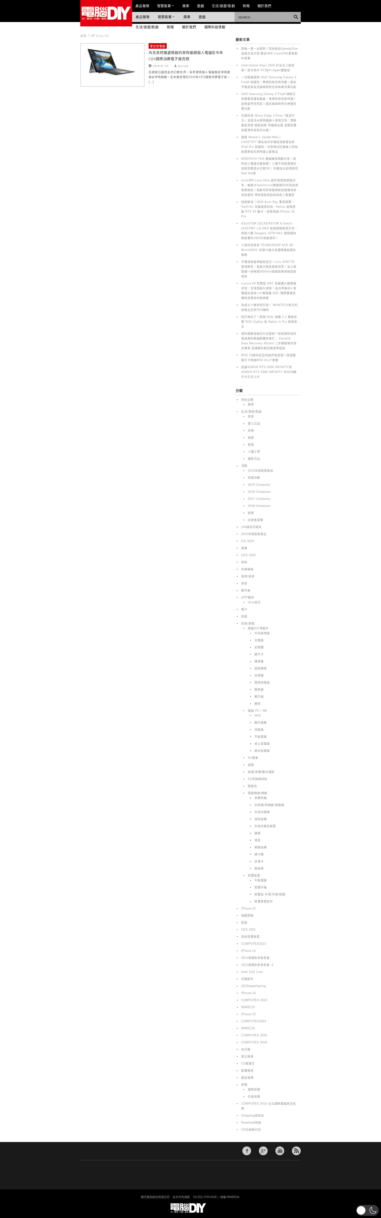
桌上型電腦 (262, 743)
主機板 (259, 640)
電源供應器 (262, 682)
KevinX (183, 65)
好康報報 (247, 569)
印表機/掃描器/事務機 (269, 805)
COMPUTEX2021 (253, 943)
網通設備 (260, 847)
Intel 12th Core (252, 972)
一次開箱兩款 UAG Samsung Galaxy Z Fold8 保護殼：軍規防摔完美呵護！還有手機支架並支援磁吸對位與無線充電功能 (269, 82)
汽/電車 (253, 757)
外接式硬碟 (262, 812)
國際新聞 (254, 1089)
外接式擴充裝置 (265, 826)
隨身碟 (259, 868)
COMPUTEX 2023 (254, 1000)
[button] (367, 1210)
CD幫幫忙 (248, 1063)
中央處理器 (262, 633)
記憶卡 (259, 861)
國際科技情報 (214, 27)
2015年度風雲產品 (254, 534)
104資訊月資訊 (251, 527)
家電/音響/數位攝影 (261, 772)
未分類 (245, 1049)
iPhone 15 (248, 1014)
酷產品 (252, 786)
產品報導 (142, 6)
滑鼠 (257, 840)
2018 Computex (259, 505)
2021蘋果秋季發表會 (255, 957)
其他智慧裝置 (250, 936)
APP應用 (247, 597)
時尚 (244, 562)
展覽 (251, 513)
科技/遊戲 (248, 623)
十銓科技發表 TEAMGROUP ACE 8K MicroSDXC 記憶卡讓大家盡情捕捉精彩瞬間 (268, 249)
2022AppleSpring (253, 986)
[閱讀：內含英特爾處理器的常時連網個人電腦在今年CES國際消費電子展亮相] (112, 64)
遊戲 (200, 6)
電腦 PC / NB (257, 710)
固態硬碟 (260, 668)
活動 (244, 465)
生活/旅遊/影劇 (223, 6)
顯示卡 (259, 654)
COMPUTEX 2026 (254, 1042)
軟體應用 (247, 1070)
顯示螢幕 (260, 722)
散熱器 (259, 689)
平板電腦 (260, 736)
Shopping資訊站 (252, 1115)
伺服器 (259, 729)
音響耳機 (260, 798)
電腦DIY (106, 13)
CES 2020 (248, 555)
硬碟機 (259, 661)
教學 (251, 404)
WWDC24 (248, 1028)
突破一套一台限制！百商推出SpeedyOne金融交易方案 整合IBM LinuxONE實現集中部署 (269, 53)
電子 (244, 609)
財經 (244, 616)
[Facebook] (246, 1150)
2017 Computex (259, 498)
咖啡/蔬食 (248, 576)
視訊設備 (260, 819)
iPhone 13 (248, 950)
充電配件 (247, 979)
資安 (244, 583)
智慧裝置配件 (263, 901)
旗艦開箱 (247, 915)
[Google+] (263, 1150)
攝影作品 (254, 458)
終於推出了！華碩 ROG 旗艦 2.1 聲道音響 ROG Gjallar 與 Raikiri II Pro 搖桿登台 (269, 321)
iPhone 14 (248, 993)
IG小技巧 (254, 602)
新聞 (246, 6)
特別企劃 (247, 399)
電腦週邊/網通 (257, 793)
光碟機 (259, 675)
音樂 (251, 430)
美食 (251, 416)
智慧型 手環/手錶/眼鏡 (269, 894)
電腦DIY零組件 (258, 628)
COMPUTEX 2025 (254, 1035)
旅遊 (251, 437)
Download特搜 (251, 1122)
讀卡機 (259, 854)
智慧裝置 (164, 6)
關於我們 (265, 6)
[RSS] (296, 1150)
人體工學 (254, 451)
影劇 (251, 444)
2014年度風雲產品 (260, 470)
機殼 (257, 703)
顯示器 (245, 590)
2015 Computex (259, 484)
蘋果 (185, 6)
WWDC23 (248, 1007)
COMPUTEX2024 (253, 1021)
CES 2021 (248, 929)
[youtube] (279, 1150)
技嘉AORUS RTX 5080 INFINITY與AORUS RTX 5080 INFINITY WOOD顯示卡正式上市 (269, 371)
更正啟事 (247, 1056)
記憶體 (259, 647)
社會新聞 (254, 1096)
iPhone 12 (248, 908)
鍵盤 (257, 833)
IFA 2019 (247, 541)
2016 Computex (259, 491)
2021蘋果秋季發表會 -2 (257, 964)
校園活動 (254, 477)
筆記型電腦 (157, 46)
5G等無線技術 (257, 779)
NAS (257, 715)
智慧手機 (260, 887)
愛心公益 (254, 423)
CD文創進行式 (251, 1129)
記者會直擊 (255, 520)
